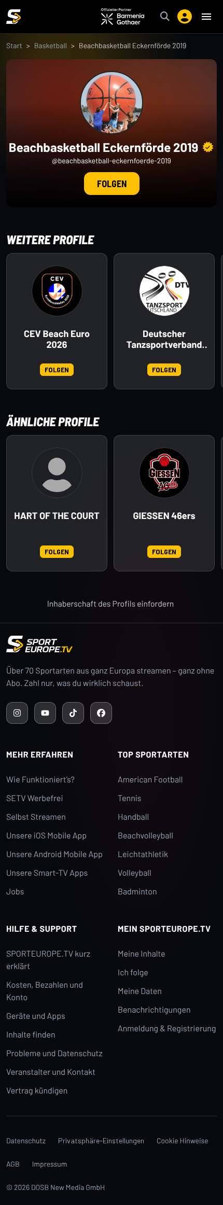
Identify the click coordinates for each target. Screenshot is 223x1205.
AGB (13, 1163)
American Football (150, 779)
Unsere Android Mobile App (54, 854)
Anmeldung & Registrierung (167, 1028)
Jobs (15, 891)
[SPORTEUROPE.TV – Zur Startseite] (13, 16)
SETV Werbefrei (34, 798)
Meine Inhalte (141, 954)
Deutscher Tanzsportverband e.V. (164, 339)
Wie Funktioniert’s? (40, 779)
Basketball (50, 45)
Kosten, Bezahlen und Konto (44, 991)
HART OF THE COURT (56, 515)
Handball (133, 817)
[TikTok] (73, 713)
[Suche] (165, 16)
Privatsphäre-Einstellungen (101, 1140)
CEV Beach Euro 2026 (57, 339)
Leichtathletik (143, 854)
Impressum (49, 1163)
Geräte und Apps (35, 1016)
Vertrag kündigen (36, 1091)
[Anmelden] (184, 16)
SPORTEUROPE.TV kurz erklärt (48, 960)
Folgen (112, 183)
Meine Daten (140, 991)
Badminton (137, 891)
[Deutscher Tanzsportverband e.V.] (164, 291)
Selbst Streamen (36, 817)
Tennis (130, 798)
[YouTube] (45, 713)
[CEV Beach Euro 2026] (57, 291)
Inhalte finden (30, 1035)
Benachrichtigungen (154, 1010)
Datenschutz (26, 1140)
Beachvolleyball (145, 835)
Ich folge (133, 972)
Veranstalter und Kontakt (50, 1072)
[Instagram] (17, 713)
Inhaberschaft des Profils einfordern (110, 604)
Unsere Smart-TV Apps (47, 873)
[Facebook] (101, 713)
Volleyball (134, 873)
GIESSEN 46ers (164, 515)
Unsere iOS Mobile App (46, 835)
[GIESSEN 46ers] (164, 473)
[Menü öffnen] (206, 16)
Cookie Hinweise (182, 1140)
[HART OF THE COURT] (57, 473)
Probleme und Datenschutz (54, 1053)
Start (14, 45)
